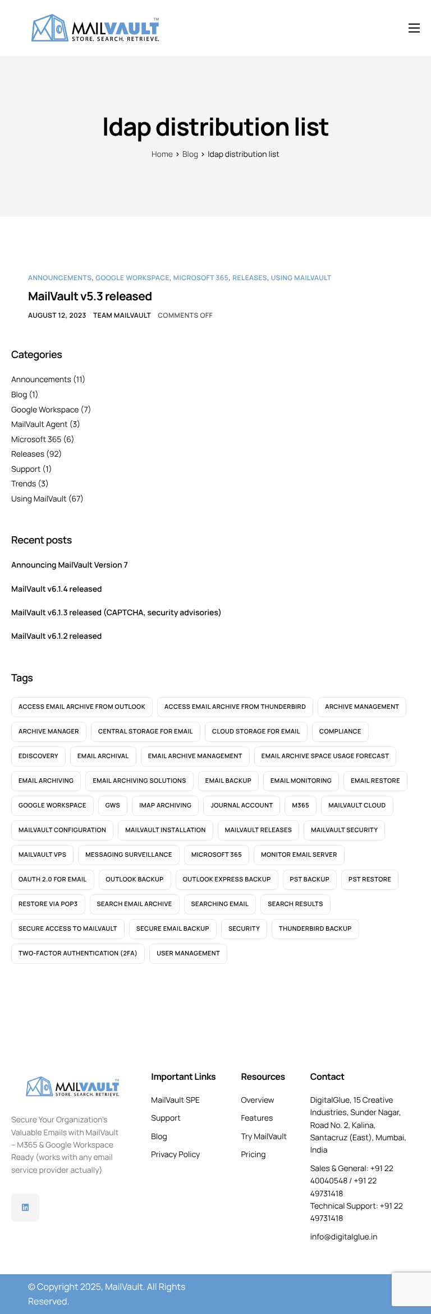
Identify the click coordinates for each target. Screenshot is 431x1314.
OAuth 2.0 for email (53, 879)
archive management (362, 707)
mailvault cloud (357, 805)
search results (295, 904)
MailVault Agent (39, 424)
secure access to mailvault (68, 929)
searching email (220, 904)
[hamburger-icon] (414, 28)
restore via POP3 (48, 904)
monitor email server (299, 855)
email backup (228, 781)
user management (188, 953)
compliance (340, 731)
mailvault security (344, 830)
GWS (113, 805)
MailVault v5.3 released (90, 296)
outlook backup (135, 879)
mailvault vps (42, 855)
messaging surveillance (128, 855)
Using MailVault (301, 277)
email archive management (195, 756)
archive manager (49, 731)
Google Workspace (132, 277)
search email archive (134, 904)
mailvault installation (165, 830)
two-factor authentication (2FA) (78, 953)
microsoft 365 (216, 855)
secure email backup (172, 929)
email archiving (46, 781)
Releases (249, 277)
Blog (19, 394)
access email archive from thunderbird (235, 707)
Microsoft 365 (201, 277)
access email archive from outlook (82, 707)
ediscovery (38, 756)
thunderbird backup (315, 929)
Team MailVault (122, 315)
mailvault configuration (62, 830)
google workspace (52, 805)
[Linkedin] (25, 1208)
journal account (241, 805)
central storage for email (145, 731)
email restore (375, 781)
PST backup (310, 879)
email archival (103, 756)
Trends (23, 484)
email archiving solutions (139, 781)
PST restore (370, 879)
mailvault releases (258, 830)
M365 (300, 805)
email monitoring (301, 781)
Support (25, 469)
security (244, 929)
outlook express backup (227, 879)
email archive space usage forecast (325, 756)
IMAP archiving (165, 805)
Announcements (59, 277)
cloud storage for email (256, 731)
